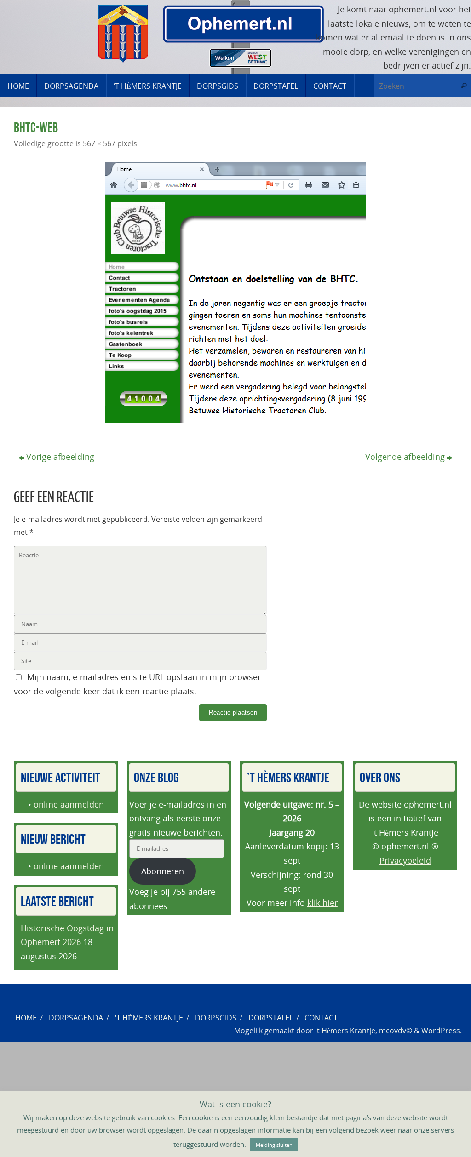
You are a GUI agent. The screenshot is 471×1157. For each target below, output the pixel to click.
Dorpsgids (215, 1018)
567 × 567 (99, 143)
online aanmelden (69, 804)
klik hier (322, 902)
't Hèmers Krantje (345, 1030)
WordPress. (441, 1030)
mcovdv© (395, 1030)
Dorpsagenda (76, 1018)
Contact (321, 1018)
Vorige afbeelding (60, 456)
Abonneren (162, 870)
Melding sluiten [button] (274, 1144)
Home (26, 1018)
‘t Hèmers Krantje (149, 1018)
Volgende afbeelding (405, 456)
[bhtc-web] (235, 292)
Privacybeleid (405, 860)
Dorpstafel (270, 1018)
